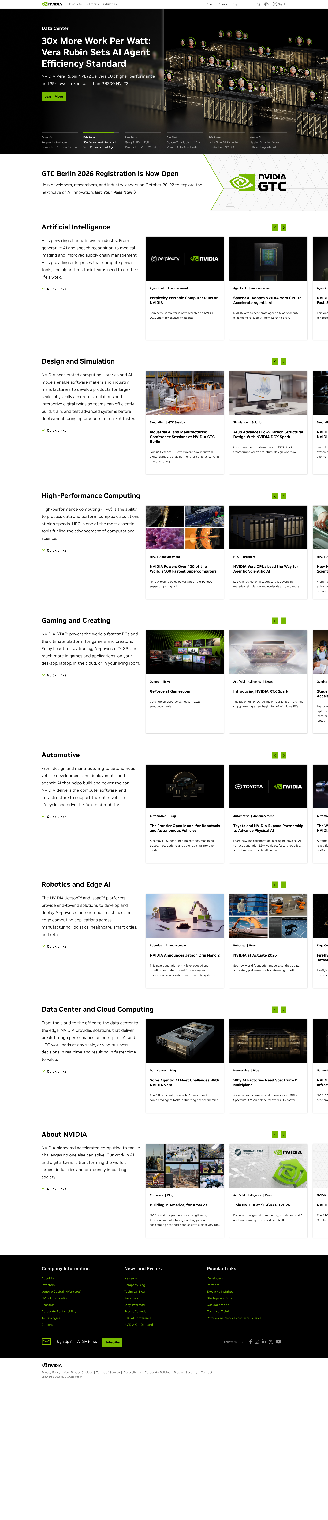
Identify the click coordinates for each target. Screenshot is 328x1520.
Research (48, 1305)
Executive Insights (220, 1291)
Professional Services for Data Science (234, 1318)
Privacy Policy (51, 1372)
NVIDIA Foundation (55, 1298)
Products (75, 4)
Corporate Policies (157, 1372)
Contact (206, 1372)
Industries (109, 4)
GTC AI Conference (137, 1318)
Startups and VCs (219, 1298)
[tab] (60, 141)
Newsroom (132, 1278)
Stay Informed (134, 1305)
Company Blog (134, 1285)
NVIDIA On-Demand (138, 1324)
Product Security (185, 1372)
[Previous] (275, 227)
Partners (213, 1285)
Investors (48, 1285)
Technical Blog (134, 1291)
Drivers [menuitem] (222, 4)
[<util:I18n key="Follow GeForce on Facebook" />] (250, 1341)
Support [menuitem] (238, 4)
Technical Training (220, 1311)
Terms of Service (108, 1372)
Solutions (92, 4)
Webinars (131, 1298)
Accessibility (132, 1372)
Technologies (51, 1318)
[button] (266, 5)
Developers (215, 1278)
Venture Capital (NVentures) (61, 1291)
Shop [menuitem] (210, 4)
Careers (47, 1324)
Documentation (218, 1305)
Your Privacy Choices (78, 1372)
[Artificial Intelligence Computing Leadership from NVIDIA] (52, 4)
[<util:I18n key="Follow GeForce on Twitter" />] (271, 1341)
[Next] (283, 227)
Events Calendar (136, 1311)
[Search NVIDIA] (258, 3)
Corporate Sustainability (59, 1311)
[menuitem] (75, 4)
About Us (48, 1278)
